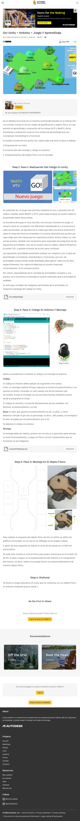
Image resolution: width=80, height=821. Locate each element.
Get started (6, 778)
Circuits (24, 37)
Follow (18, 107)
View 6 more (65, 199)
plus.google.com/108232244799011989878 (24, 113)
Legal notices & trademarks (52, 816)
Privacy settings (58, 813)
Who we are (7, 788)
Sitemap (5, 785)
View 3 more (64, 363)
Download (70, 297)
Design (5, 747)
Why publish (7, 775)
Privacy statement (43, 813)
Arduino (32, 37)
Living (4, 757)
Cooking (5, 754)
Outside (5, 761)
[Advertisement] (40, 18)
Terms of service (28, 813)
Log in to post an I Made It (40, 619)
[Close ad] (75, 11)
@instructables (12, 799)
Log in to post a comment (40, 702)
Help (4, 781)
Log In (40, 692)
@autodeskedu (12, 804)
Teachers (5, 764)
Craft (4, 751)
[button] (2, 3)
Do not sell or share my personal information (21, 816)
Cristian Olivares (11, 37)
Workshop (6, 744)
